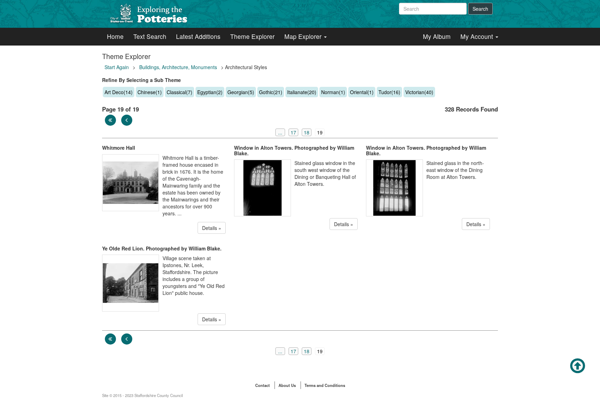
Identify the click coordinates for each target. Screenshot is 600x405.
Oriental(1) (362, 92)
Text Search (149, 36)
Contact (262, 385)
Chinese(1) (150, 92)
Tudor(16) (389, 92)
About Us (287, 385)
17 (293, 132)
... (280, 132)
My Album (437, 36)
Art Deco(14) (119, 92)
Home (115, 36)
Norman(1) (333, 92)
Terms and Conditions (325, 385)
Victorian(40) (419, 92)
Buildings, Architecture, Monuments (178, 67)
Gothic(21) (270, 92)
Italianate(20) (301, 92)
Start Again (117, 67)
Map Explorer (303, 36)
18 (306, 132)
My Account (477, 36)
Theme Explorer (252, 36)
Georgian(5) (240, 92)
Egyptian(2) (210, 92)
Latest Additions (198, 36)
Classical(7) (179, 92)
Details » (211, 227)
